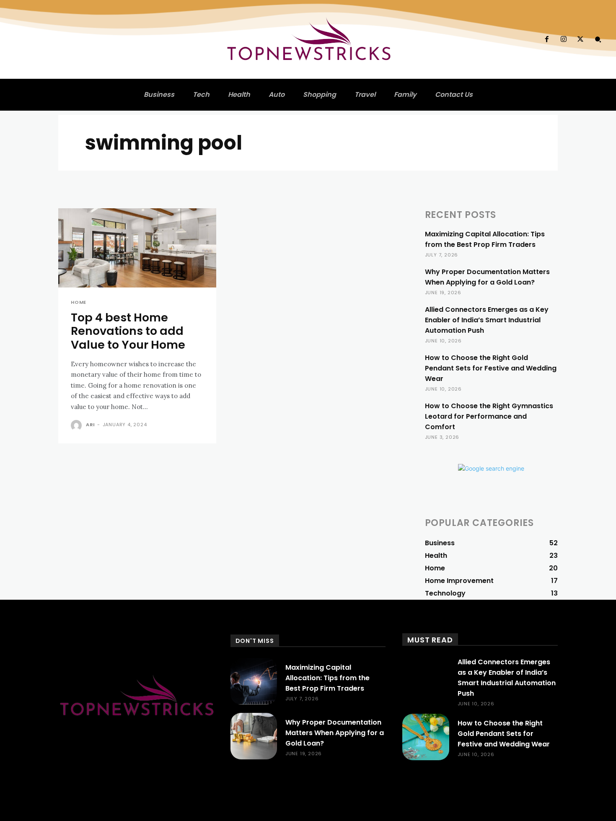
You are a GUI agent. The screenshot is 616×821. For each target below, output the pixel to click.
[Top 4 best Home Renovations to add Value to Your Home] (137, 247)
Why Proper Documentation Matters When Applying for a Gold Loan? (487, 277)
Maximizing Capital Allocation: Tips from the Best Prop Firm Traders (485, 239)
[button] (598, 39)
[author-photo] (77, 425)
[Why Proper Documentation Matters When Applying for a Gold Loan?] (253, 736)
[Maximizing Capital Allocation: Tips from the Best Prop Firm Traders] (253, 681)
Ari (90, 424)
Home (78, 302)
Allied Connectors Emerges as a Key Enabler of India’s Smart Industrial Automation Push (487, 320)
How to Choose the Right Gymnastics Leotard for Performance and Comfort (489, 416)
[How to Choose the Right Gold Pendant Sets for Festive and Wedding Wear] (425, 737)
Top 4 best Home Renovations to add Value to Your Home (128, 331)
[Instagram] (563, 39)
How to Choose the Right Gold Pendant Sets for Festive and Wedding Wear (490, 368)
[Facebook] (546, 39)
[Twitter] (580, 39)
